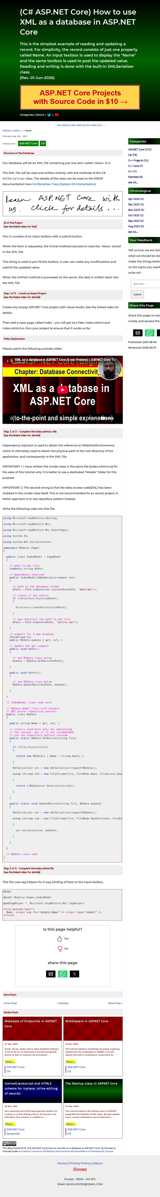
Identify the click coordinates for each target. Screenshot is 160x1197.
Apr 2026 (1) (63, 125)
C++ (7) (132, 171)
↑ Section (63, 1003)
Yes (65, 938)
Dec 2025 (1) (78, 125)
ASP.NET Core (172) (139, 149)
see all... (133, 182)
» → (104, 125)
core (16, 130)
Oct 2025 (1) (135, 215)
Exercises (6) (135, 176)
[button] (50, 974)
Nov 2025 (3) (93, 125)
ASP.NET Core (16, 1067)
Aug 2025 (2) (136, 226)
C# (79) (132, 155)
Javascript (13, 1133)
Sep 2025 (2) (136, 220)
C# (8, 1071)
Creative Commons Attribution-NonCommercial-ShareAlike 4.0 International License (67, 1151)
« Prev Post (9, 1003)
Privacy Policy (80, 1163)
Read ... (10, 1061)
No (65, 948)
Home (6, 130)
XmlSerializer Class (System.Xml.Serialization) (64, 184)
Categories (27, 114)
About (40, 114)
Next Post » (115, 1003)
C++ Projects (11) (138, 160)
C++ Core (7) (135, 165)
